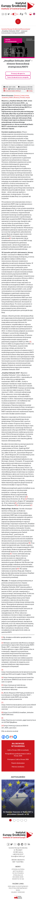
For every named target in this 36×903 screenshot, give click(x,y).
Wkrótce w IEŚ (18, 879)
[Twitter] (7, 737)
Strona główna (18, 869)
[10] (18, 569)
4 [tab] (21, 820)
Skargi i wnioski (18, 892)
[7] (31, 505)
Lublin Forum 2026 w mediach (18, 750)
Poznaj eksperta (18, 73)
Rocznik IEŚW (18, 877)
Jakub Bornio (10, 51)
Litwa (22, 95)
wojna (28, 97)
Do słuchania (18, 873)
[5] (15, 503)
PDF (5, 89)
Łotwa (27, 95)
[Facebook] (3, 737)
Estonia (17, 95)
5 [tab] (25, 820)
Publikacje (18, 875)
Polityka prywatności (18, 888)
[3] (27, 497)
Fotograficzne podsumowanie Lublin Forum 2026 (18, 755)
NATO (11, 97)
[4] (26, 499)
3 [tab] (18, 820)
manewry (5, 97)
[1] (10, 238)
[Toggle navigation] (18, 21)
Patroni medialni (18, 767)
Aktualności (18, 871)
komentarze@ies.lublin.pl (13, 91)
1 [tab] (10, 820)
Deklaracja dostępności (18, 886)
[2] (30, 342)
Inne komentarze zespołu (18, 77)
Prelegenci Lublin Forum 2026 (18, 759)
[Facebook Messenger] (15, 737)
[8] (29, 543)
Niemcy (17, 97)
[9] (11, 554)
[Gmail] (11, 737)
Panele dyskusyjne (18, 763)
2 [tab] (14, 820)
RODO (18, 890)
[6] (17, 505)
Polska (22, 97)
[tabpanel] (18, 798)
